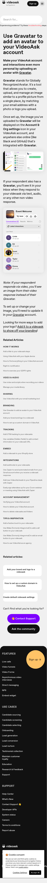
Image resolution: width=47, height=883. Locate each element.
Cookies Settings (20, 872)
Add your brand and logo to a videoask (18, 418)
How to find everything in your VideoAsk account (23, 361)
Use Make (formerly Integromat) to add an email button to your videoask (22, 536)
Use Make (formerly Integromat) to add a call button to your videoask (21, 529)
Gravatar (25, 73)
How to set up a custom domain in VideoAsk (21, 422)
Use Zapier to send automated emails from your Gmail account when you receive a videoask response (22, 472)
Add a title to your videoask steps (16, 351)
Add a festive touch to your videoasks (18, 523)
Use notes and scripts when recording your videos (23, 382)
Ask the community (23, 629)
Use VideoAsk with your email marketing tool (21, 398)
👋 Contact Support (23, 618)
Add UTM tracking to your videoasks (18, 434)
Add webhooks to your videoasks (16, 465)
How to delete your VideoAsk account (18, 507)
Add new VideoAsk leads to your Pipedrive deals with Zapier (22, 481)
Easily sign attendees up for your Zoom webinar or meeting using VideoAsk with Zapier (22, 488)
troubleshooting (34, 25)
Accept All (35, 872)
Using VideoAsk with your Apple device (19, 356)
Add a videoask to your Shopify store (18, 453)
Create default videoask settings (19, 597)
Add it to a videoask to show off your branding (23, 329)
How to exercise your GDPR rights (17, 371)
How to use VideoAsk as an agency (17, 543)
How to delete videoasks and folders (18, 511)
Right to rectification (11, 366)
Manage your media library (14, 387)
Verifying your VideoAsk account (16, 502)
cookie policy (23, 867)
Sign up (32, 3)
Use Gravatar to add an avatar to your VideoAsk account (22, 411)
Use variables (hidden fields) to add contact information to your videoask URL (20, 440)
